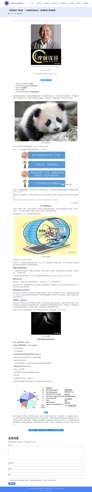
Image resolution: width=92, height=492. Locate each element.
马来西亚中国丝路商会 (17, 3)
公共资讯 (71, 3)
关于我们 (39, 3)
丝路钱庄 (47, 3)
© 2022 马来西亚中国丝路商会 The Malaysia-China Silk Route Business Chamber (46, 488)
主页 (32, 3)
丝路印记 (63, 3)
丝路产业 (55, 3)
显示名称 (11, 463)
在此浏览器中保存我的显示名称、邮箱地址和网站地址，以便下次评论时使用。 (33, 480)
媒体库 (79, 3)
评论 (10, 445)
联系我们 (86, 3)
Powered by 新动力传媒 (46, 490)
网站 (9, 474)
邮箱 (10, 468)
